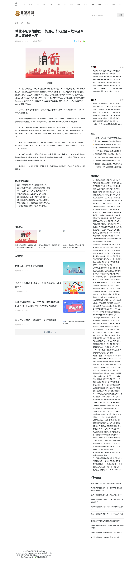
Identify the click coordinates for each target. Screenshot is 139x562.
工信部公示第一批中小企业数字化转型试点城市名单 (110, 118)
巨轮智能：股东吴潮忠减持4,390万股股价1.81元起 (112, 161)
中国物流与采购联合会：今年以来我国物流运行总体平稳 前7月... (114, 423)
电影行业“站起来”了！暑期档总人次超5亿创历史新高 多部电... (113, 391)
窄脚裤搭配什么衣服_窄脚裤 (102, 241)
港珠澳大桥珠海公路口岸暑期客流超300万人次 (109, 297)
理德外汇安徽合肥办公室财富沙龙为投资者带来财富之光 (112, 71)
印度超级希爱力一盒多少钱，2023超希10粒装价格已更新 (112, 91)
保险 (71, 4)
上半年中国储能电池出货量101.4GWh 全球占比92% (110, 309)
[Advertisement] (115, 46)
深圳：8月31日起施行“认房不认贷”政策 (106, 382)
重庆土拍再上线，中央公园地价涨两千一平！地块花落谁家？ (113, 347)
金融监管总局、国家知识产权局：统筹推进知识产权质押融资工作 (115, 323)
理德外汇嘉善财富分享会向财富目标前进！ (107, 76)
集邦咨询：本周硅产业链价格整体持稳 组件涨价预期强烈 (112, 256)
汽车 (92, 4)
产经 (37, 4)
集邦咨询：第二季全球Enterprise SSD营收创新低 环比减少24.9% (115, 233)
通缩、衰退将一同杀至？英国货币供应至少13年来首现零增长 (113, 379)
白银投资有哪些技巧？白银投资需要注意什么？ (106, 521)
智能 (85, 4)
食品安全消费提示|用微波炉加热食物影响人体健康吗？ (111, 271)
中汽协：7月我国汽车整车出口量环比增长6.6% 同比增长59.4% (114, 227)
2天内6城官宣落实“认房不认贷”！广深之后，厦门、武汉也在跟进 (115, 206)
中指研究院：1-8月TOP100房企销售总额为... (33, 203)
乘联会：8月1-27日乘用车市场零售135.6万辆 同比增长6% (112, 429)
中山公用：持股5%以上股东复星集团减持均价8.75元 (112, 157)
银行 (58, 4)
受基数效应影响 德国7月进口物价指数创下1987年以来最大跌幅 (114, 432)
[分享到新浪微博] (81, 41)
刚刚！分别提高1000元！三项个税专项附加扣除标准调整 (112, 106)
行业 (30, 4)
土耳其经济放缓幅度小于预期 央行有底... (32, 206)
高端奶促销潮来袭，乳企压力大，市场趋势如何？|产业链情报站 (114, 288)
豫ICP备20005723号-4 (27, 557)
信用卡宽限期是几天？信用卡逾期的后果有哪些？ (106, 495)
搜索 (120, 15)
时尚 (113, 4)
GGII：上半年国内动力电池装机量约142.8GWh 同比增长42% (113, 189)
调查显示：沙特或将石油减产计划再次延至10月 (109, 370)
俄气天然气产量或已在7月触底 (103, 353)
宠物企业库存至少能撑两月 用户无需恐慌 (108, 144)
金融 (51, 4)
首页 (16, 4)
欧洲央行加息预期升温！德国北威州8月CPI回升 (109, 414)
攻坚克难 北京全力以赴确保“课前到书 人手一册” (109, 315)
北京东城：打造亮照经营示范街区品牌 (106, 285)
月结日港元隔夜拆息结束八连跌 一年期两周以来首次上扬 (112, 259)
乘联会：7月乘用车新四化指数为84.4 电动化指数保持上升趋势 (114, 215)
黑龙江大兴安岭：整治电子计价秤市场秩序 (107, 280)
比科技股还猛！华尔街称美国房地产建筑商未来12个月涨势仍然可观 (115, 338)
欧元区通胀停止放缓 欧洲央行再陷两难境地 (33, 200)
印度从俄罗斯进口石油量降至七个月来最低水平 (109, 195)
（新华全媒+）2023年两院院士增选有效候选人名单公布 (112, 124)
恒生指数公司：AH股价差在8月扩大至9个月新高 (109, 443)
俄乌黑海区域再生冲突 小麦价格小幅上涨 (107, 452)
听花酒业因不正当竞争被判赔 (103, 265)
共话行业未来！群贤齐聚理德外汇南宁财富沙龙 (109, 85)
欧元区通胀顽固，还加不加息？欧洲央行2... (33, 197)
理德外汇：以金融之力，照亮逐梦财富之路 (107, 88)
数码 (78, 4)
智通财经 (39, 41)
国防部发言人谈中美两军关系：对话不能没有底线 (109, 115)
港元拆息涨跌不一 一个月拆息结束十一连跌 (107, 464)
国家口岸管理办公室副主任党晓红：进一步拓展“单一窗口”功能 (114, 121)
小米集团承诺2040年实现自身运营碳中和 (107, 435)
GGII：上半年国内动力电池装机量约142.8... (33, 191)
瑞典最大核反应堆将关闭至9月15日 (105, 449)
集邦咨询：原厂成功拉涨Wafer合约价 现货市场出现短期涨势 (113, 247)
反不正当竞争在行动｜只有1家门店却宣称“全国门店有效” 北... (113, 277)
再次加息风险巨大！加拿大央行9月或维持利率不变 (110, 341)
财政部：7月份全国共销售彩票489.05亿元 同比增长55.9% (112, 303)
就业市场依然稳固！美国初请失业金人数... (32, 185)
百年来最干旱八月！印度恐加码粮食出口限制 (33, 188)
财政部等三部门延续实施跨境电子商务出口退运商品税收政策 (113, 411)
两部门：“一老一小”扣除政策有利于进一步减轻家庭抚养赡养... (114, 109)
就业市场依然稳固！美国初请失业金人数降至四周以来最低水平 (114, 180)
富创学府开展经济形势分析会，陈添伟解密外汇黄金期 (111, 79)
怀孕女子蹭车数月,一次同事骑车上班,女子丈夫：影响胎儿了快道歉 (115, 350)
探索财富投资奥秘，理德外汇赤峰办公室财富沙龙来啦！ (112, 82)
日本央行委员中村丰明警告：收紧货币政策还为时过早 (111, 268)
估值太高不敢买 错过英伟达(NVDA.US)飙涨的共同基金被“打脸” (114, 300)
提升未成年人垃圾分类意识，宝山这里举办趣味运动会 (111, 397)
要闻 (23, 4)
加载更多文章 (50, 332)
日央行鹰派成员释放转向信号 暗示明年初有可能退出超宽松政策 (114, 458)
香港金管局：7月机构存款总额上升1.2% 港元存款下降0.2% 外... (114, 236)
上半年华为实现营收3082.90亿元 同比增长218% (109, 373)
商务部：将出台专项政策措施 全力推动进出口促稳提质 (111, 103)
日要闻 (96, 478)
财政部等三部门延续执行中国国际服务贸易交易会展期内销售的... (115, 402)
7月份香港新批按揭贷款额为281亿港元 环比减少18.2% (111, 239)
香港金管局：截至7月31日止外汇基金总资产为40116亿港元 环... (114, 230)
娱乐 (99, 4)
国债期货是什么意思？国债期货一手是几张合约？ (106, 532)
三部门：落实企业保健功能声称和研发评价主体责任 (110, 112)
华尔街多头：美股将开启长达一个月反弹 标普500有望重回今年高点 (116, 244)
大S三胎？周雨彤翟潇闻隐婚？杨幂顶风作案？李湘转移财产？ (114, 326)
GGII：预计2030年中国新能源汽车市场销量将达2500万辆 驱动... (115, 364)
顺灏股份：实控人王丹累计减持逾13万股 (108, 164)
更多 (121, 67)
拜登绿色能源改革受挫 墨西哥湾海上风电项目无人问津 (111, 408)
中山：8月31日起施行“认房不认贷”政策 (106, 262)
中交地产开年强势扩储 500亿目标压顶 (108, 141)
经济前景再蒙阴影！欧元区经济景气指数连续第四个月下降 (112, 388)
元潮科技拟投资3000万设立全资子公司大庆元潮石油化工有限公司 (115, 183)
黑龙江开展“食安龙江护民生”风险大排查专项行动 (109, 282)
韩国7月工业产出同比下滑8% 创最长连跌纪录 (108, 294)
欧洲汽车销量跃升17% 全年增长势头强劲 (106, 438)
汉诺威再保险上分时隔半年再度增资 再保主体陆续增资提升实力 (115, 138)
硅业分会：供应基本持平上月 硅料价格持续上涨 (109, 367)
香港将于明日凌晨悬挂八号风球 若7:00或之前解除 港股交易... (114, 218)
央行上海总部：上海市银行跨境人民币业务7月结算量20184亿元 (114, 461)
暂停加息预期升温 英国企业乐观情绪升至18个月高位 (110, 306)
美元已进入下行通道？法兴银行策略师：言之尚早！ (110, 332)
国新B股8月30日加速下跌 (101, 455)
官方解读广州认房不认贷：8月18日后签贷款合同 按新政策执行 (114, 467)
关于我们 (25, 551)
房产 (44, 4)
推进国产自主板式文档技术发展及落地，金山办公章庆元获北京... (115, 274)
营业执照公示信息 (41, 557)
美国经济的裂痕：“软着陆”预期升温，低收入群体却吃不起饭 (113, 420)
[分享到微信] (84, 41)
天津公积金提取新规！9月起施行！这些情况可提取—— (111, 224)
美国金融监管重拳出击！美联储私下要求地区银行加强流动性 (113, 344)
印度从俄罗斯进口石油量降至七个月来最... (32, 194)
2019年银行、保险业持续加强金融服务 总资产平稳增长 (113, 151)
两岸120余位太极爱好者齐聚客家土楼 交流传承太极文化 (112, 335)
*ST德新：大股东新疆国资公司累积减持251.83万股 (112, 167)
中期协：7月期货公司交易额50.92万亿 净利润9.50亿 (111, 426)
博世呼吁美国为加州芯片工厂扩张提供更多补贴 (109, 250)
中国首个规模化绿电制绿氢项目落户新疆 (106, 192)
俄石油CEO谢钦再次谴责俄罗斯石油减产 (106, 385)
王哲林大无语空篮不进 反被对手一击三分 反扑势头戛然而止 (113, 359)
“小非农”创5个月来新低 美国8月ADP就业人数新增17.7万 (112, 361)
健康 (120, 4)
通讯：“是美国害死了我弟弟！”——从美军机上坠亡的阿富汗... (114, 376)
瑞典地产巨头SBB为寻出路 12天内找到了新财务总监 (110, 405)
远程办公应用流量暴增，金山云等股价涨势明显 (111, 147)
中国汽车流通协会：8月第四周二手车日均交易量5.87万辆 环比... (115, 221)
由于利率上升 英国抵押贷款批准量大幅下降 (107, 394)
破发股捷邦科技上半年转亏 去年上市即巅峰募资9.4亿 (111, 399)
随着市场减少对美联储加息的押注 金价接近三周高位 (110, 446)
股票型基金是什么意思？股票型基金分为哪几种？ (106, 483)
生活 (106, 4)
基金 (65, 4)
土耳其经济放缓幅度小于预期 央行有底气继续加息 (110, 209)
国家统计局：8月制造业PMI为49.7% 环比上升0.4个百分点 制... (114, 320)
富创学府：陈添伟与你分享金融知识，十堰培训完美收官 (112, 74)
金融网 (50, 553)
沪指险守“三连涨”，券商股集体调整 (105, 417)
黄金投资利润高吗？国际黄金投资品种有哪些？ (106, 537)
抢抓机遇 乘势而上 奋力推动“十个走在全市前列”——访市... (114, 154)
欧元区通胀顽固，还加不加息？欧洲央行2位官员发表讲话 (112, 198)
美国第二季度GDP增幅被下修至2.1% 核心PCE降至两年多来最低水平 (116, 356)
